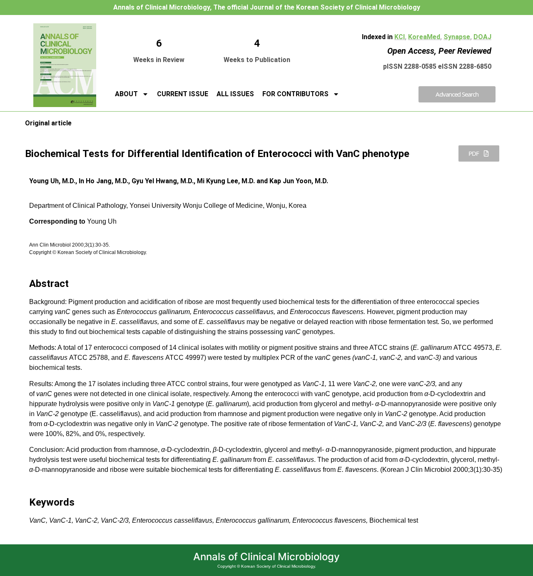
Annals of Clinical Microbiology (266, 557)
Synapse (456, 37)
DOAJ (482, 37)
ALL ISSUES (235, 94)
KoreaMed (424, 37)
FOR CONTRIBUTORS (295, 94)
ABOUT (126, 94)
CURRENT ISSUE (182, 94)
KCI (399, 37)
